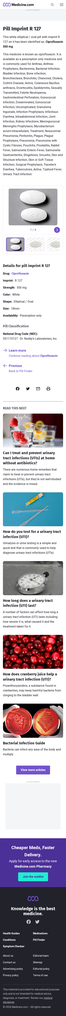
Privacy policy (11, 975)
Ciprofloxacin (20, 273)
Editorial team (41, 956)
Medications (40, 933)
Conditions (9, 940)
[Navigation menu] (61, 4)
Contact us (9, 962)
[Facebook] (28, 921)
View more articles (33, 770)
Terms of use (40, 975)
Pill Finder (39, 940)
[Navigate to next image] (57, 230)
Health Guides (11, 933)
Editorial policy (41, 969)
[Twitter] (37, 921)
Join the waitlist (33, 877)
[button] (15, 244)
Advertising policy (13, 969)
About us (8, 956)
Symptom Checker (13, 946)
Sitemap (37, 962)
